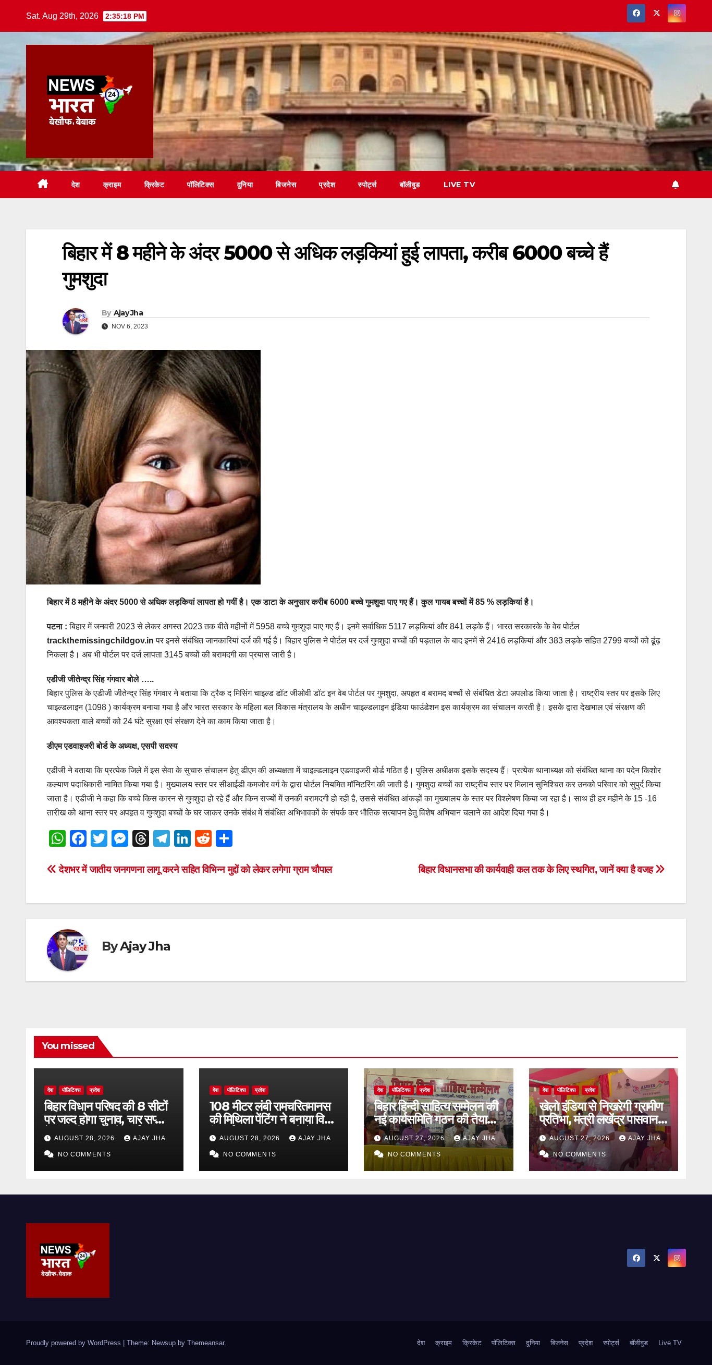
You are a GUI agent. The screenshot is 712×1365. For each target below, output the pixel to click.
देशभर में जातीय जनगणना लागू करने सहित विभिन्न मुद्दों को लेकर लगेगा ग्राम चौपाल (194, 869)
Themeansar (205, 1343)
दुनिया (245, 184)
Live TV (459, 184)
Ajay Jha (128, 313)
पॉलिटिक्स (200, 184)
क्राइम (112, 184)
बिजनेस (286, 184)
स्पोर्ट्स (367, 184)
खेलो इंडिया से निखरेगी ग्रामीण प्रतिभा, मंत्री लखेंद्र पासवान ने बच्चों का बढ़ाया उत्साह (603, 1119)
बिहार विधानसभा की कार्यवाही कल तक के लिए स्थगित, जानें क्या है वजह (537, 869)
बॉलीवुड (410, 184)
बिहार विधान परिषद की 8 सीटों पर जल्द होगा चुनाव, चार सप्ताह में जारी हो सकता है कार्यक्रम (107, 1119)
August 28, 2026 (85, 1138)
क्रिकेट (154, 184)
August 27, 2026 (415, 1138)
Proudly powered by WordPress (74, 1343)
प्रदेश (327, 184)
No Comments (84, 1154)
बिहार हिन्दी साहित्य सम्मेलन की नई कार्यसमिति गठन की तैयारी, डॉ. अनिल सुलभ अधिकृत (436, 1119)
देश (75, 184)
